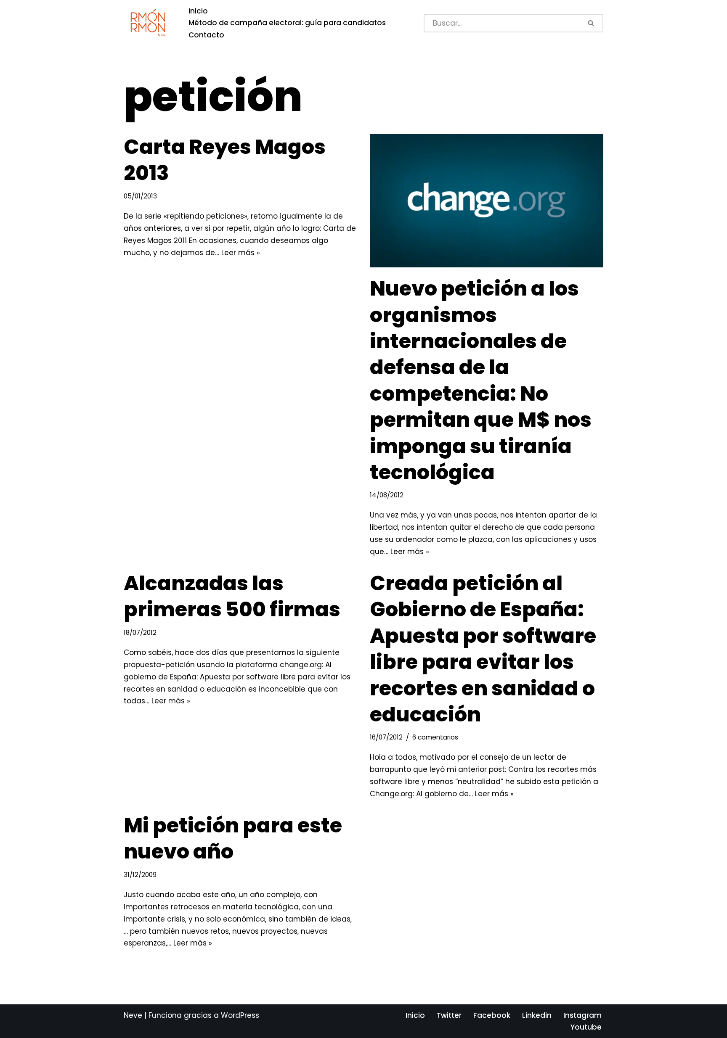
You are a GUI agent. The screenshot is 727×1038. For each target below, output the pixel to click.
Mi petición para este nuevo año (233, 838)
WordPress (240, 1015)
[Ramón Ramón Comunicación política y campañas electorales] (149, 23)
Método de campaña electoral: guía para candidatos (287, 23)
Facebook (491, 1015)
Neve (133, 1015)
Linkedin (537, 1015)
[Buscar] (592, 23)
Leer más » (240, 253)
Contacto (206, 35)
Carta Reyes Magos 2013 (225, 160)
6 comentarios (435, 737)
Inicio (198, 11)
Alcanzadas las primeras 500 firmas (232, 596)
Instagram (582, 1015)
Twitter (449, 1015)
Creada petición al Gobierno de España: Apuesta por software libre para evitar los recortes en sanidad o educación (483, 649)
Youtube (586, 1027)
